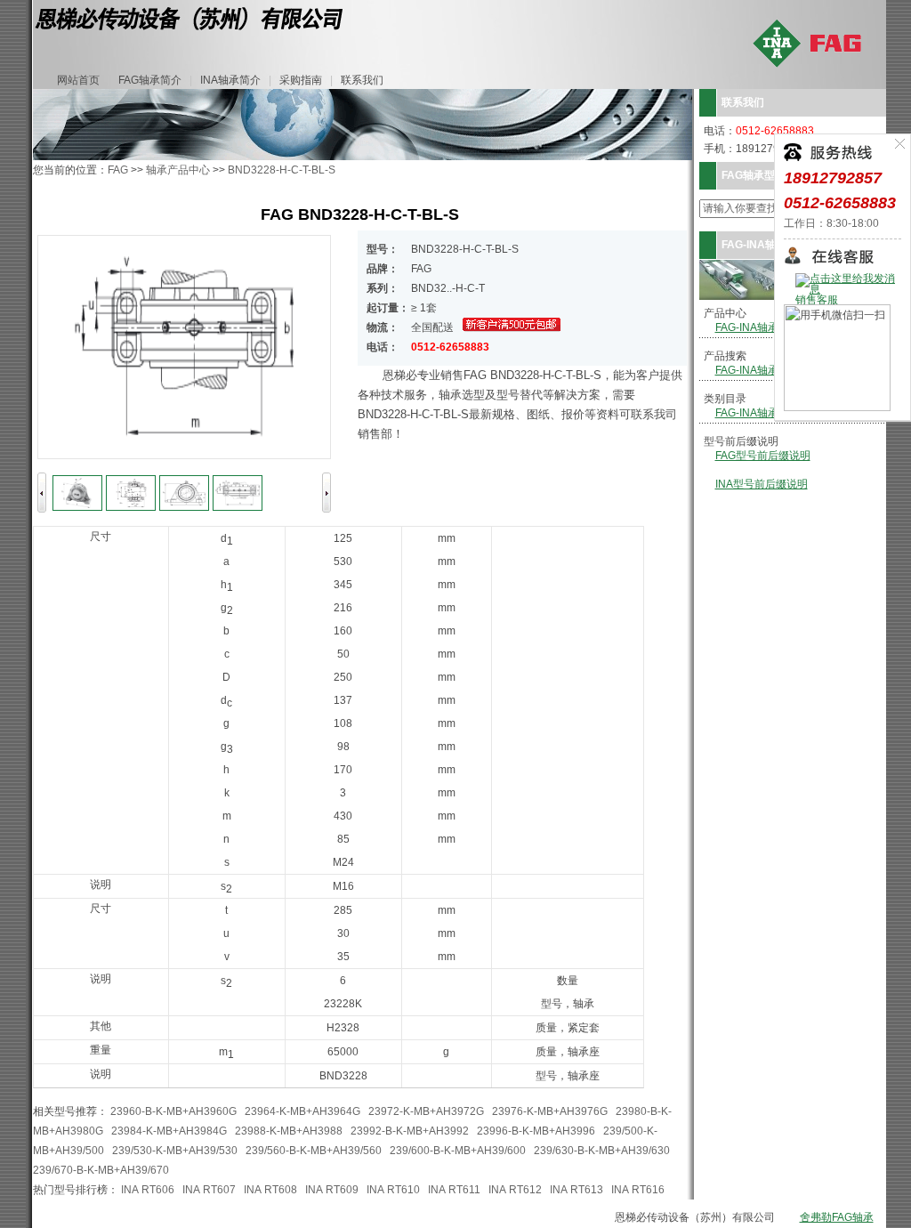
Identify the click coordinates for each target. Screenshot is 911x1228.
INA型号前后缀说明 (761, 484)
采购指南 (300, 80)
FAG (118, 170)
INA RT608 (270, 1190)
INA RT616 (638, 1190)
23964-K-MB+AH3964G (302, 1111)
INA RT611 (454, 1190)
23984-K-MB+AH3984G (169, 1131)
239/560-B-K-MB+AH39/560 (314, 1150)
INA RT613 (576, 1190)
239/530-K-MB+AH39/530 (175, 1150)
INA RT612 (515, 1190)
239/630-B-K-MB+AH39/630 (602, 1150)
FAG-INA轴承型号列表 (768, 327)
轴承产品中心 (178, 170)
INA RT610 (393, 1190)
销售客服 (816, 300)
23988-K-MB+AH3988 (289, 1131)
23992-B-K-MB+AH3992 (410, 1131)
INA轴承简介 (230, 80)
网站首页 (78, 80)
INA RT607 (209, 1190)
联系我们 (362, 80)
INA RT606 (147, 1190)
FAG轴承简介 (149, 80)
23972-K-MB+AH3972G (426, 1111)
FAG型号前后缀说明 (762, 455)
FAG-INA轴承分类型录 (768, 413)
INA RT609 (332, 1190)
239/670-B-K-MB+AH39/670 (101, 1170)
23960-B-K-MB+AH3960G (173, 1111)
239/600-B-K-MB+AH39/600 (458, 1150)
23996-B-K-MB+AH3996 (536, 1131)
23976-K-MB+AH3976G (550, 1111)
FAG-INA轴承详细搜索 (768, 370)
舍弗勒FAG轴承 (837, 1217)
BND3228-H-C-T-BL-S (281, 170)
